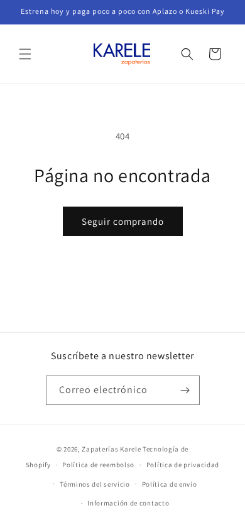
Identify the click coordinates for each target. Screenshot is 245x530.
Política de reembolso (98, 464)
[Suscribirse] (185, 390)
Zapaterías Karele (111, 449)
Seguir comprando (123, 221)
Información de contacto (128, 503)
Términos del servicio (95, 484)
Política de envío (169, 484)
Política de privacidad (182, 464)
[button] (25, 54)
